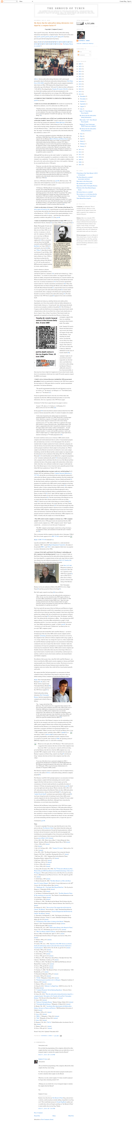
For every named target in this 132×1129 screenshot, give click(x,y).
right (63, 732)
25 (60, 307)
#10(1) (57, 42)
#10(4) (70, 42)
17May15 (38, 250)
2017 (80, 86)
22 (61, 289)
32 (56, 458)
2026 (80, 64)
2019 (80, 81)
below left (48, 734)
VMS (58, 738)
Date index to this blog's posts (84, 181)
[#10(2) (61, 42)
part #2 (43, 36)
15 (49, 246)
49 (41, 682)
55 (63, 754)
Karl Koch (36, 246)
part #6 (62, 36)
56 (39, 774)
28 (55, 407)
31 (39, 456)
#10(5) (36, 44)
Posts (80, 51)
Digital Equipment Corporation (57, 545)
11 (52, 217)
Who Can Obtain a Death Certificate (46, 931)
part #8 (43, 820)
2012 (80, 152)
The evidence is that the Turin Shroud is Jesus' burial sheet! (87, 195)
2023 (80, 71)
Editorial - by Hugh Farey (51, 986)
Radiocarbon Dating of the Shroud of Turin (61, 927)
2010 (80, 157)
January (82, 146)
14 (40, 240)
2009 (80, 159)
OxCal (48, 772)
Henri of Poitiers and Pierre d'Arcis (59, 139)
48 (39, 682)
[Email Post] (60, 1035)
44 (38, 589)
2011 (80, 154)
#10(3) (66, 42)
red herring (43, 636)
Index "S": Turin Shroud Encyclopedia (86, 112)
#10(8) (49, 44)
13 (61, 222)
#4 (45, 42)
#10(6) (40, 44)
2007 (80, 164)
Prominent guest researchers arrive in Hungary (48, 980)
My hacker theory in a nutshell (85, 192)
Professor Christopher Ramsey (44, 1002)
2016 (80, 89)
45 (59, 589)
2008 (80, 162)
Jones (37, 1014)
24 (53, 295)
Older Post (71, 1116)
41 (51, 539)
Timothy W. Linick (58, 848)
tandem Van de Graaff (40, 794)
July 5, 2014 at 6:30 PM (46, 1054)
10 (48, 213)
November (83, 99)
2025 (80, 66)
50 (49, 686)
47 (48, 616)
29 (41, 411)
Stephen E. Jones (42, 1059)
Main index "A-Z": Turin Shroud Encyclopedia (88, 121)
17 (72, 222)
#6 (50, 42)
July (81, 109)
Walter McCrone (60, 122)
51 (47, 690)
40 (39, 531)
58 (71, 794)
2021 (80, 76)
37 (38, 501)
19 (54, 281)
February (82, 144)
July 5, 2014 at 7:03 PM (46, 1108)
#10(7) (44, 44)
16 (47, 248)
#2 (41, 42)
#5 (48, 42)
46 (54, 592)
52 (60, 717)
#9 (54, 42)
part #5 (55, 36)
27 (50, 392)
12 (51, 222)
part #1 (38, 36)
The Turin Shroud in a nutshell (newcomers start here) (85, 178)
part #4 (51, 36)
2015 (80, 91)
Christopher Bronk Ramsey (44, 1004)
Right (35, 539)
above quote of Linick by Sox (42, 209)
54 (52, 734)
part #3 (47, 36)
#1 (39, 42)
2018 (80, 84)
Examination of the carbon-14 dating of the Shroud (50, 921)
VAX (38, 1018)
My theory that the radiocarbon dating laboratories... (88, 116)
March (82, 141)
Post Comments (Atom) (47, 1119)
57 (60, 792)
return (51, 838)
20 (64, 283)
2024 (80, 69)
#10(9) (53, 44)
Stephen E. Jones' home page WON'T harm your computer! (88, 125)
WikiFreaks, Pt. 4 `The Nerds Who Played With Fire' (50, 887)
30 (61, 434)
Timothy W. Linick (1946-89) (60, 89)
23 (64, 294)
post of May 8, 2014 (43, 838)
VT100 (38, 978)
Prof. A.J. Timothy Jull (65, 560)
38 (69, 501)
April (81, 139)
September (83, 104)
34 (64, 485)
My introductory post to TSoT (84, 183)
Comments (82, 55)
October (82, 101)
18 (53, 273)
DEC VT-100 (55, 536)
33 (71, 479)
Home (54, 1116)
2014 (80, 94)
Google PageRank (61, 1102)
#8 (52, 42)
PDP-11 (43, 547)
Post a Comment (38, 1113)
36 (47, 497)
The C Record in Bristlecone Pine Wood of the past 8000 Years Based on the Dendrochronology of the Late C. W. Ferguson (54, 871)
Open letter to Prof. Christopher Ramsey (87, 186)
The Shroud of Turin (66, 8)
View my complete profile (85, 43)
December (83, 96)
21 (53, 287)
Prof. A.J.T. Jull (68, 565)
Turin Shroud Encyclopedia (84, 198)
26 (68, 352)
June (81, 134)
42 (66, 569)
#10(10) (58, 44)
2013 (80, 149)
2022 (80, 74)
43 (71, 573)
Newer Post (37, 1116)
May (81, 136)
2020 (80, 79)
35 (46, 493)
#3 (43, 42)
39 (55, 505)
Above (36, 79)
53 (65, 732)
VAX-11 (49, 547)
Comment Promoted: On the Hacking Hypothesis (49, 990)
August (82, 106)
